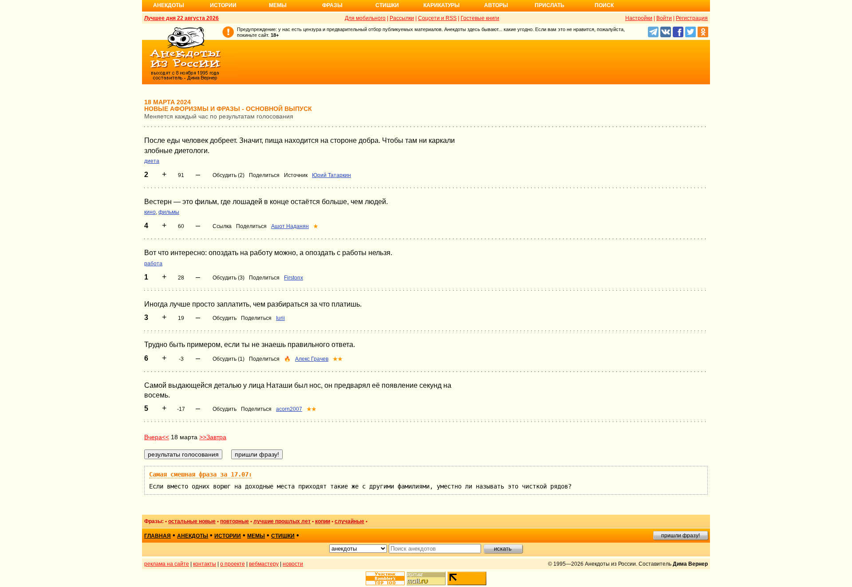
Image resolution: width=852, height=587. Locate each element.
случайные (349, 521)
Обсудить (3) (229, 278)
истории (227, 536)
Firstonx (293, 278)
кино (150, 212)
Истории (223, 5)
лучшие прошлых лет (282, 521)
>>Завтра (212, 437)
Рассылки (402, 18)
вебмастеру (264, 564)
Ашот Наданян (290, 226)
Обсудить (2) (229, 175)
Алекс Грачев (311, 359)
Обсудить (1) (229, 359)
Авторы (496, 5)
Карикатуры (441, 5)
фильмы (168, 212)
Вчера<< (156, 437)
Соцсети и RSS (437, 18)
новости (293, 564)
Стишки (387, 5)
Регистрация (692, 18)
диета (151, 161)
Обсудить (225, 318)
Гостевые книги (480, 18)
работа (153, 263)
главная (157, 536)
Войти (664, 18)
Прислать (549, 5)
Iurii (280, 318)
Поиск (604, 5)
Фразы (332, 5)
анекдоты (192, 536)
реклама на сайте (166, 564)
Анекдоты (168, 5)
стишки (283, 536)
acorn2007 (289, 409)
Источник (296, 175)
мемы (256, 536)
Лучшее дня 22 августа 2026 (181, 18)
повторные (234, 521)
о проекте (232, 564)
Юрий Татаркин (331, 175)
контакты (204, 564)
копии (322, 521)
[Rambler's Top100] (385, 578)
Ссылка (222, 226)
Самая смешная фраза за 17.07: (200, 474)
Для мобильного (365, 18)
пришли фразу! (680, 535)
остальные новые (192, 521)
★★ (338, 359)
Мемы (278, 5)
